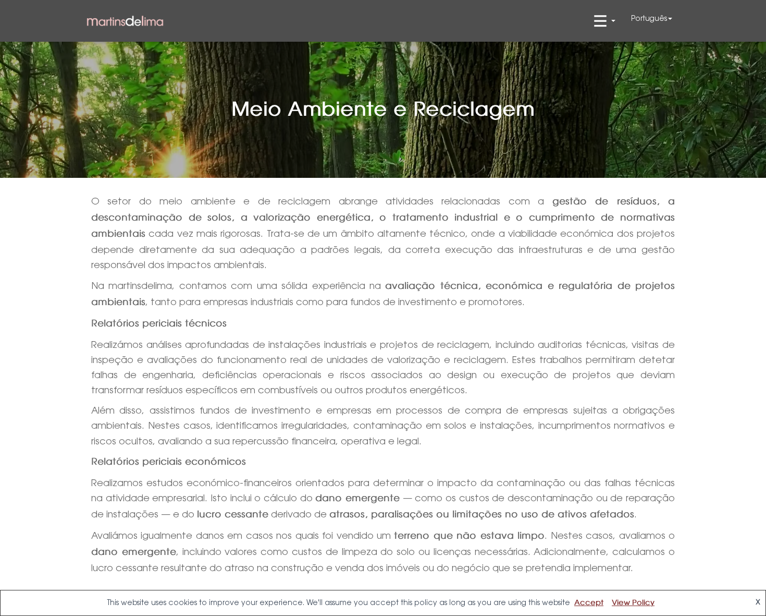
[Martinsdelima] (125, 21)
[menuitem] (651, 18)
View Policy (633, 603)
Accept (588, 603)
